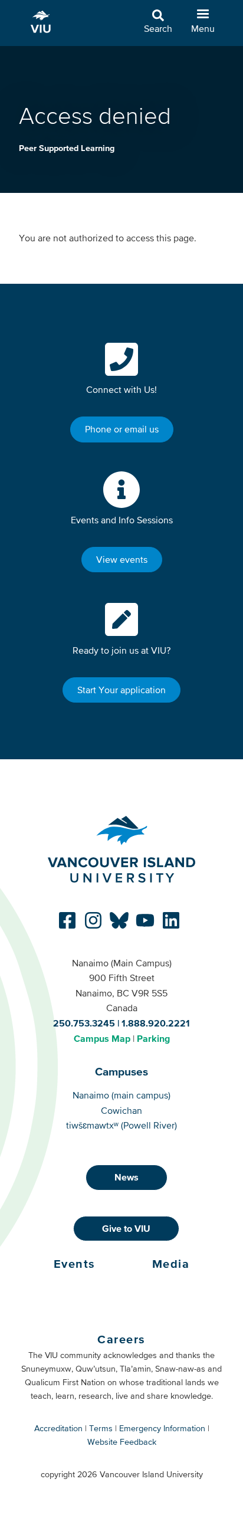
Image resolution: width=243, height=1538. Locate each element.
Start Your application (121, 689)
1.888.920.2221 (155, 1023)
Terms (101, 1428)
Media (171, 1263)
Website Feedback (121, 1442)
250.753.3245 (84, 1023)
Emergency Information (162, 1428)
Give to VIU (126, 1228)
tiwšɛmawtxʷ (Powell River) (121, 1125)
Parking (153, 1038)
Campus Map (102, 1038)
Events (75, 1263)
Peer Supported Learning (66, 148)
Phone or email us (122, 429)
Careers (121, 1339)
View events (121, 559)
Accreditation (58, 1428)
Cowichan (121, 1110)
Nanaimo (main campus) (121, 1095)
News (126, 1177)
